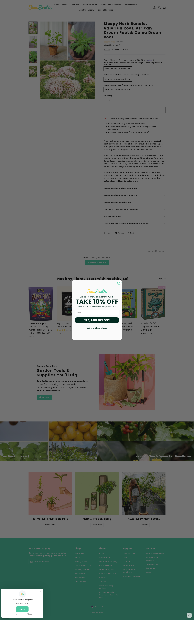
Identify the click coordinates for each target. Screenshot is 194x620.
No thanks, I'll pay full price (97, 328)
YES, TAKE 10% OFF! (97, 320)
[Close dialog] (119, 283)
